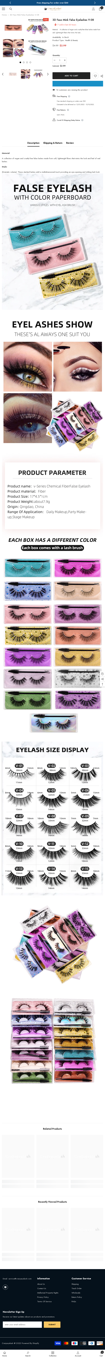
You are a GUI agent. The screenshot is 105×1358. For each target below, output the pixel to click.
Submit (52, 1324)
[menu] (3, 8)
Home (4, 14)
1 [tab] (20, 62)
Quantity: (56, 55)
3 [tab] (27, 62)
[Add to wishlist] (95, 76)
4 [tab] (30, 62)
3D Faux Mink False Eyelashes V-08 (73, 20)
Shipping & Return (52, 143)
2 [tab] (23, 62)
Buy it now (77, 83)
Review (70, 143)
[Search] (10, 9)
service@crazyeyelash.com (20, 1278)
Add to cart (71, 75)
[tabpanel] (13, 38)
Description (33, 143)
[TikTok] (5, 1287)
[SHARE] (101, 76)
